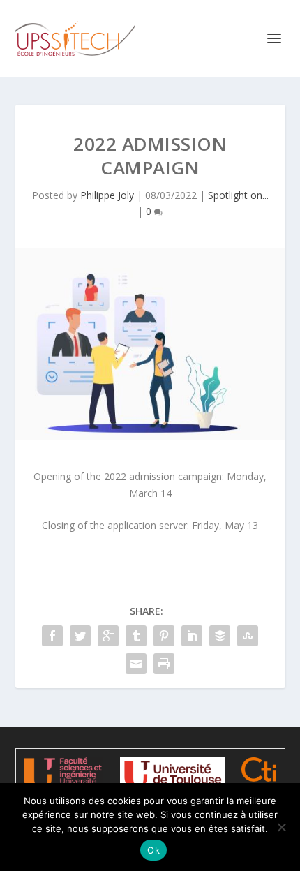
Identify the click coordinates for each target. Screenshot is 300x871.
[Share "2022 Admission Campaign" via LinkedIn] (192, 636)
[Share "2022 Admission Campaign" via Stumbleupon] (248, 636)
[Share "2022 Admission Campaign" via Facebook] (52, 636)
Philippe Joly (107, 195)
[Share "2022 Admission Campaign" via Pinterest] (164, 636)
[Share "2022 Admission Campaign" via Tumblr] (136, 636)
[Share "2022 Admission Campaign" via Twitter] (80, 636)
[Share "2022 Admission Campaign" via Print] (164, 664)
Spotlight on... (238, 195)
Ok (153, 850)
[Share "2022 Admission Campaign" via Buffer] (220, 636)
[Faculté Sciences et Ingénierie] (63, 774)
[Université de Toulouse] (172, 774)
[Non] (281, 827)
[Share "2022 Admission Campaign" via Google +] (108, 636)
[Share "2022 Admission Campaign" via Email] (136, 664)
